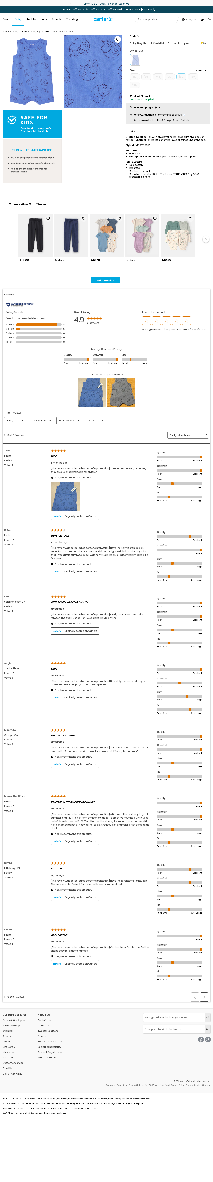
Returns (7, 1036)
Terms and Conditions (116, 1085)
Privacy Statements (138, 1085)
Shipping (8, 1031)
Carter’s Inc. (45, 1025)
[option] (35, 239)
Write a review (106, 280)
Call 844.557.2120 (12, 1073)
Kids (44, 19)
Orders (7, 1041)
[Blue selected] (135, 59)
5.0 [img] (204, 42)
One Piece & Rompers (64, 31)
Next (141, 3)
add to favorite (117, 39)
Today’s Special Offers (51, 1041)
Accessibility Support (15, 1020)
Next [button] (206, 239)
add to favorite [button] (48, 218)
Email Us (7, 1068)
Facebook (201, 1039)
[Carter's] (103, 20)
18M (193, 76)
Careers (42, 1036)
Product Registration (50, 1052)
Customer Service (13, 1063)
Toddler (31, 19)
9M (169, 76)
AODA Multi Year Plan (159, 1085)
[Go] (176, 19)
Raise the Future (47, 1057)
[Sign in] (202, 19)
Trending (72, 19)
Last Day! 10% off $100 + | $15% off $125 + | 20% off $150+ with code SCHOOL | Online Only (106, 9)
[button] (32, 71)
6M (158, 76)
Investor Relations (48, 1031)
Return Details (181, 120)
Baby (18, 19)
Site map (206, 1085)
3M (146, 76)
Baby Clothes (20, 31)
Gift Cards (9, 1047)
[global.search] (207, 1029)
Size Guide (201, 70)
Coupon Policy (177, 1085)
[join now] (207, 1017)
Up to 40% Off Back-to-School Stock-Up (106, 3)
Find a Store (44, 1020)
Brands (56, 19)
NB (134, 76)
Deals (6, 19)
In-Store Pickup (11, 1025)
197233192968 (142, 145)
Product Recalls (193, 1085)
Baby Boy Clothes (40, 31)
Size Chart (9, 1057)
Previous (71, 3)
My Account (9, 1052)
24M (134, 85)
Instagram (208, 1039)
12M (181, 76)
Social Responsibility (49, 1047)
